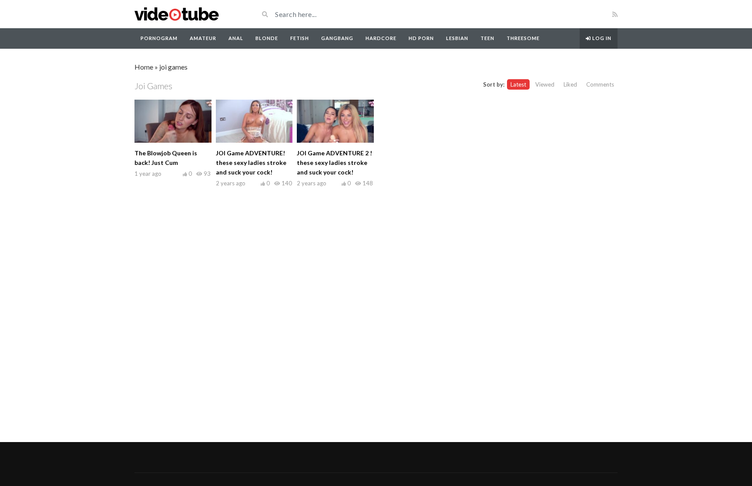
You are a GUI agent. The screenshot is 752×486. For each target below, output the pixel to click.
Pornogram (159, 38)
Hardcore (381, 38)
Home (143, 67)
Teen (487, 38)
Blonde (266, 38)
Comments (600, 84)
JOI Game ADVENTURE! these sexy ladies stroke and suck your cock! (251, 162)
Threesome (523, 38)
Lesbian (457, 38)
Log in (601, 38)
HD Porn (421, 38)
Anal (235, 38)
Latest (518, 84)
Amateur (203, 38)
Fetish (299, 38)
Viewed (544, 84)
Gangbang (337, 38)
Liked (570, 84)
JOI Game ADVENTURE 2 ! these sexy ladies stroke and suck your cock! (334, 162)
